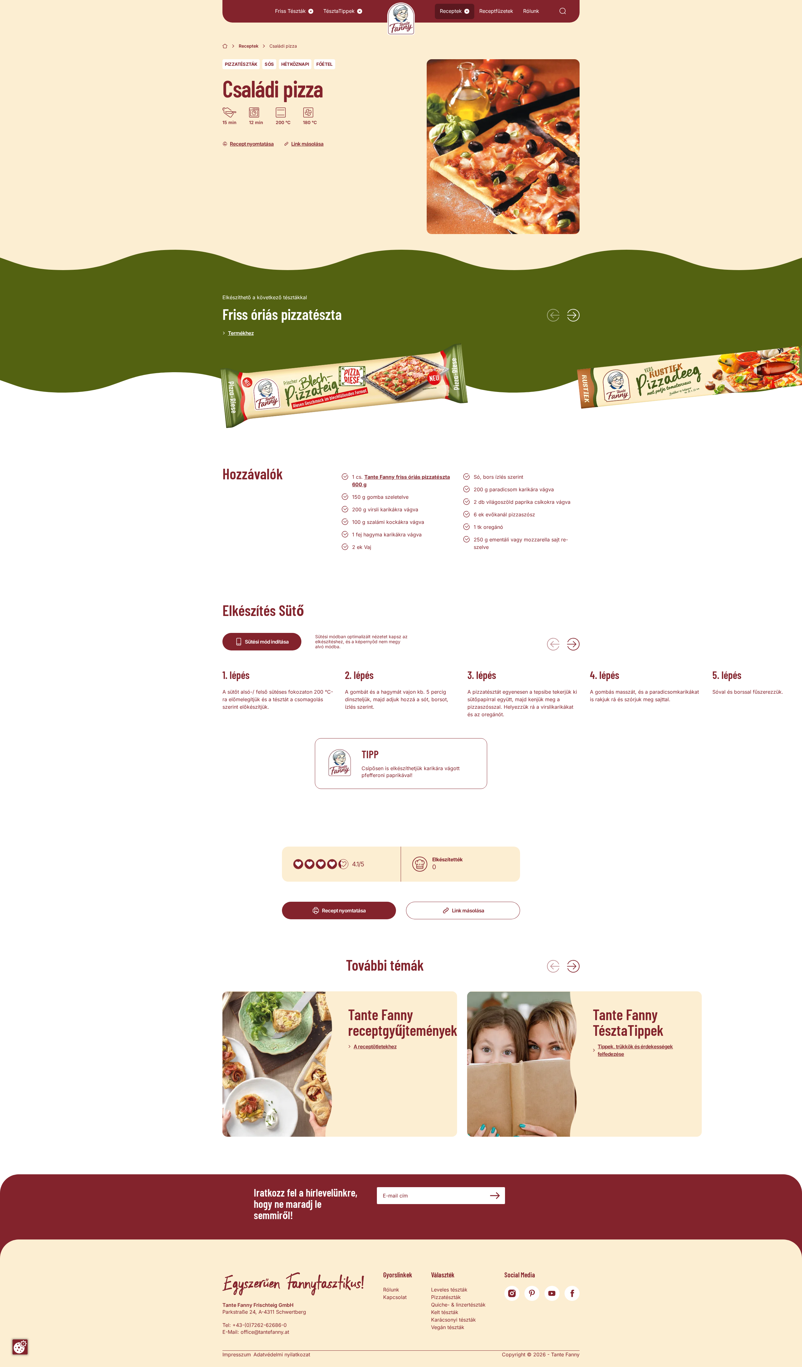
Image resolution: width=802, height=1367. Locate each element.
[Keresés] (563, 11)
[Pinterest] (531, 1293)
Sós (269, 64)
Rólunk (531, 11)
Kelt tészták (444, 1312)
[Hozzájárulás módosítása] (20, 1346)
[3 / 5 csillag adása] (321, 864)
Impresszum (236, 1354)
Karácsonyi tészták (453, 1320)
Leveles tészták (449, 1289)
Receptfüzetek (496, 11)
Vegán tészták (447, 1327)
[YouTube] (552, 1293)
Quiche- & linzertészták (458, 1305)
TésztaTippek (339, 11)
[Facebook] (572, 1293)
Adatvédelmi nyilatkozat (281, 1354)
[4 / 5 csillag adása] (332, 864)
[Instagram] (511, 1293)
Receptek (451, 11)
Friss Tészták (290, 11)
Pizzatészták (241, 64)
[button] (310, 11)
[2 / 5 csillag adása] (310, 864)
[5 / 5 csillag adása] (343, 864)
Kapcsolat (395, 1297)
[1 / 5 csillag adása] (298, 864)
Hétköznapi (295, 64)
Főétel (324, 64)
